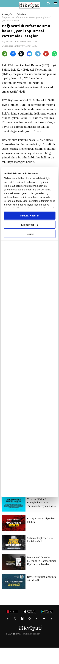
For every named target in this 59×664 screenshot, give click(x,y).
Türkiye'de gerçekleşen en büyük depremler (40, 497)
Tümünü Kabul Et (29, 215)
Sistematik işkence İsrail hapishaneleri (41, 556)
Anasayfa (7, 14)
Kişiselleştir (27, 224)
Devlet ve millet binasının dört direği (41, 595)
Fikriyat (16, 650)
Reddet (30, 233)
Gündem (22, 14)
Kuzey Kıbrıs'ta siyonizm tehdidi (41, 536)
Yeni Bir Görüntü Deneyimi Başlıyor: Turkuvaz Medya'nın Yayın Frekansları (42, 519)
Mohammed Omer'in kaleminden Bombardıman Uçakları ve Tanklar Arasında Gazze (42, 577)
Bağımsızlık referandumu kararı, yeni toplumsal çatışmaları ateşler (28, 19)
